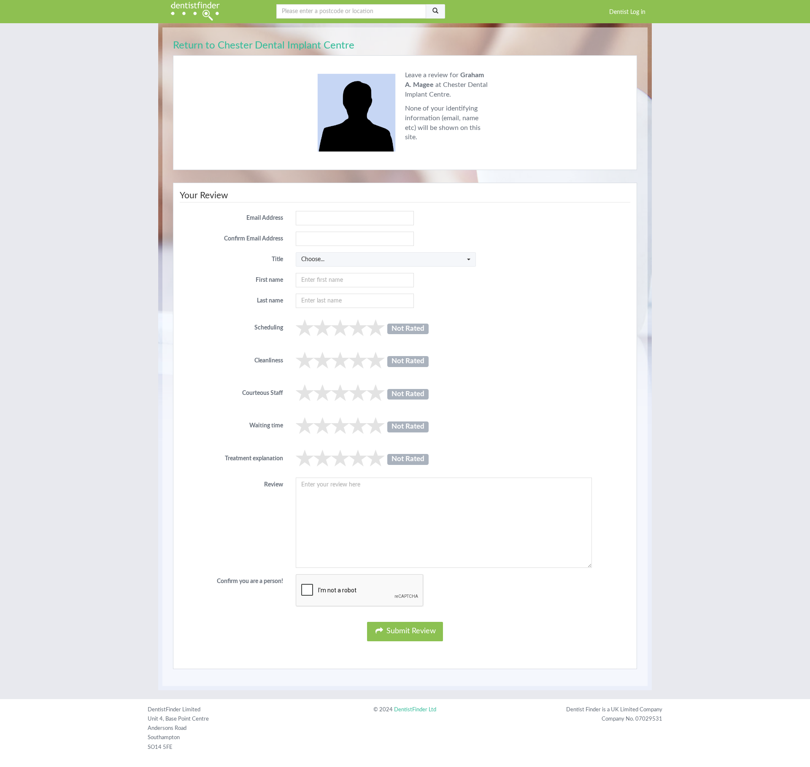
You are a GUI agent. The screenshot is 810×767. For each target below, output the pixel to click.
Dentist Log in (627, 12)
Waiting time (266, 426)
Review (273, 485)
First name (269, 280)
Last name (270, 301)
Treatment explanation (254, 459)
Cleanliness (268, 361)
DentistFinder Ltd (415, 710)
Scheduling (268, 328)
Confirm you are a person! (250, 581)
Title (277, 259)
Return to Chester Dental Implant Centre (263, 46)
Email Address (264, 218)
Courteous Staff (262, 393)
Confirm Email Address (253, 239)
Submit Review (410, 631)
